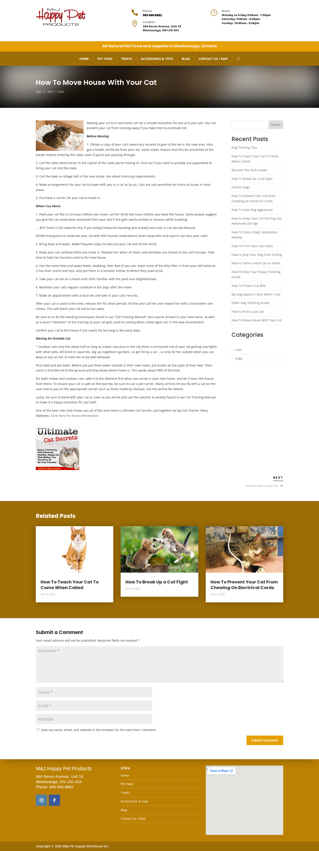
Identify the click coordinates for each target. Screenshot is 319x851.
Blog (186, 59)
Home (84, 59)
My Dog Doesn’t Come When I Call (256, 294)
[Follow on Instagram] (41, 800)
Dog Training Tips (244, 147)
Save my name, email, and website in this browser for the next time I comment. (98, 730)
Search (276, 125)
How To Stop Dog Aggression (252, 210)
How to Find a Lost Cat (248, 311)
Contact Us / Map (213, 59)
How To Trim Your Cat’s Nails (252, 246)
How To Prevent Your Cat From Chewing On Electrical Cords (244, 585)
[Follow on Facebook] (54, 800)
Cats (61, 91)
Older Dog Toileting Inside (251, 303)
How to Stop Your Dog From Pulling (257, 255)
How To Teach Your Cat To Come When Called (70, 585)
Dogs (239, 358)
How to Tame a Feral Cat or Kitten (256, 263)
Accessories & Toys (157, 59)
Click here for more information (75, 416)
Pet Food (104, 59)
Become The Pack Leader (250, 170)
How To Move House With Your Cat (257, 320)
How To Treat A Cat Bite (249, 286)
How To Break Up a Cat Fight (252, 179)
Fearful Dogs (241, 187)
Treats (126, 59)
